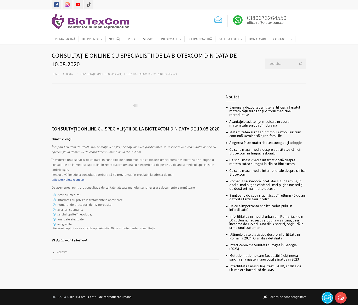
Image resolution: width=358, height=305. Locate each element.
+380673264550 (266, 18)
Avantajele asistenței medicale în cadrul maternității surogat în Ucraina (259, 123)
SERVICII (148, 39)
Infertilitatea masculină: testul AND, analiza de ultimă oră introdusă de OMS (265, 268)
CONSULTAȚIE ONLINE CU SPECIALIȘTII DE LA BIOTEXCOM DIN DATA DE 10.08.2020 (135, 129)
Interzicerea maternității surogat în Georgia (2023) (263, 247)
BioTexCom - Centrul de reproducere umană (101, 297)
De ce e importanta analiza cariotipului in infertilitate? (260, 207)
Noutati (62, 252)
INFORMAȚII (169, 39)
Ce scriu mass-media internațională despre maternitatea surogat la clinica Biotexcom (262, 162)
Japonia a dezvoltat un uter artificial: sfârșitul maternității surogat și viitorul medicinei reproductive (264, 111)
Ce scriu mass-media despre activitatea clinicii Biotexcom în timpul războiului (265, 151)
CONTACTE (280, 39)
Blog (69, 74)
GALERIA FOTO (229, 39)
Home (55, 74)
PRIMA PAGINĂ (65, 39)
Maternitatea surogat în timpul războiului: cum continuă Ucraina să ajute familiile (265, 134)
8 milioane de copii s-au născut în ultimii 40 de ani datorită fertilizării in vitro (267, 197)
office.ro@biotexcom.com (267, 23)
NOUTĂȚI (115, 39)
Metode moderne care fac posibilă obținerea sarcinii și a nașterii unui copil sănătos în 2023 (264, 257)
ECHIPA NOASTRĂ (200, 39)
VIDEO (132, 39)
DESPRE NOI (90, 39)
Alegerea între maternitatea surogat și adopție (265, 142)
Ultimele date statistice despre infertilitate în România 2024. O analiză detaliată (264, 236)
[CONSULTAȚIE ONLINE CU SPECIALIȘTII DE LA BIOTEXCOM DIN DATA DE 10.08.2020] (135, 105)
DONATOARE (258, 39)
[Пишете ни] (218, 19)
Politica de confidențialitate (287, 297)
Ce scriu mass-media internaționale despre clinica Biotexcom (267, 172)
